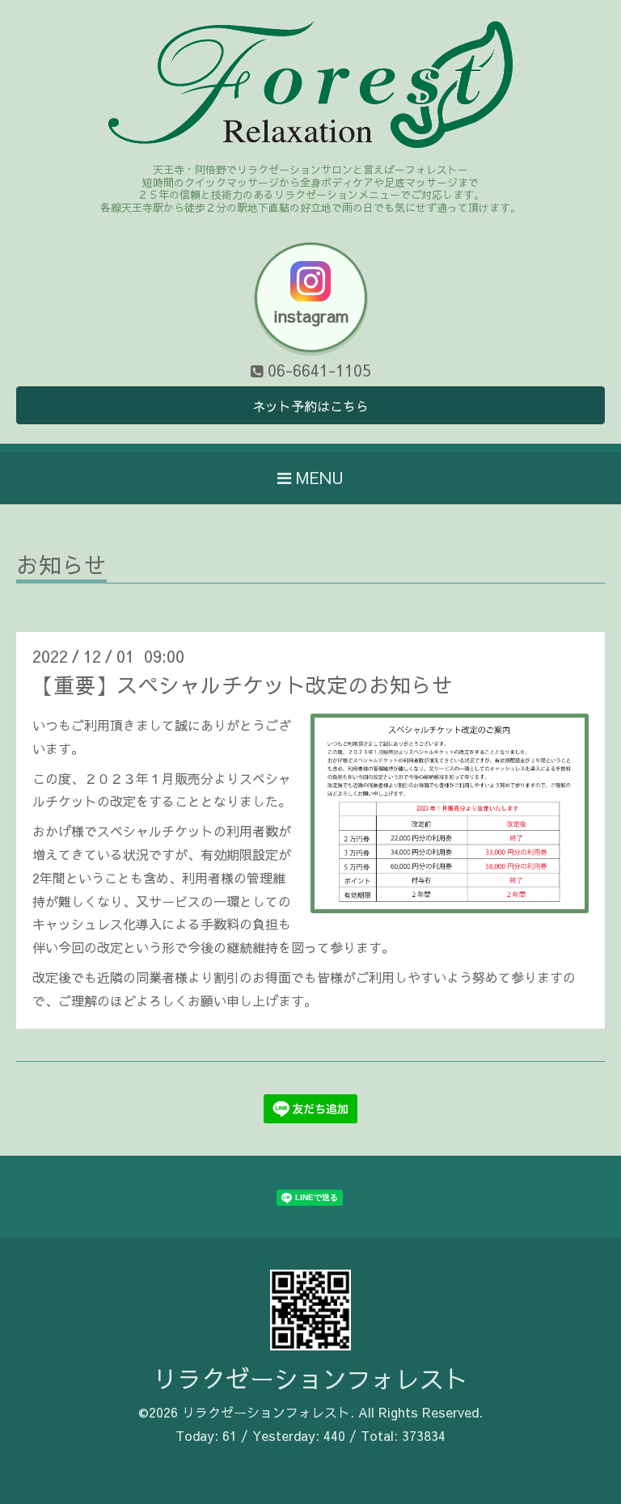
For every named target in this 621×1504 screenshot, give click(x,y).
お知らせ (61, 567)
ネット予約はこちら (310, 406)
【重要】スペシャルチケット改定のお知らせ (242, 684)
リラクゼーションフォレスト (310, 1378)
